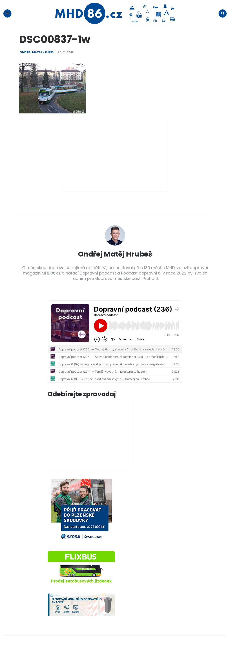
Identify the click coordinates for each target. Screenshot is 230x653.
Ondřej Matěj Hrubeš (36, 52)
